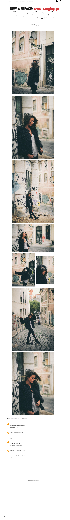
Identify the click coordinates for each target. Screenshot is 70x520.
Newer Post (10, 476)
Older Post (57, 476)
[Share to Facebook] (25, 418)
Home (33, 476)
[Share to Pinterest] (26, 418)
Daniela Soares (12, 450)
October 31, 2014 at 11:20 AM (20, 450)
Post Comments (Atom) (35, 480)
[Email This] (22, 418)
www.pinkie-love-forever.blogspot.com (16, 445)
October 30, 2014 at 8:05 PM (18, 432)
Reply (11, 438)
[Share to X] (24, 418)
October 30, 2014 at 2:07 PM (18, 423)
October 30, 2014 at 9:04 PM (18, 441)
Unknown (11, 423)
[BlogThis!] (23, 418)
